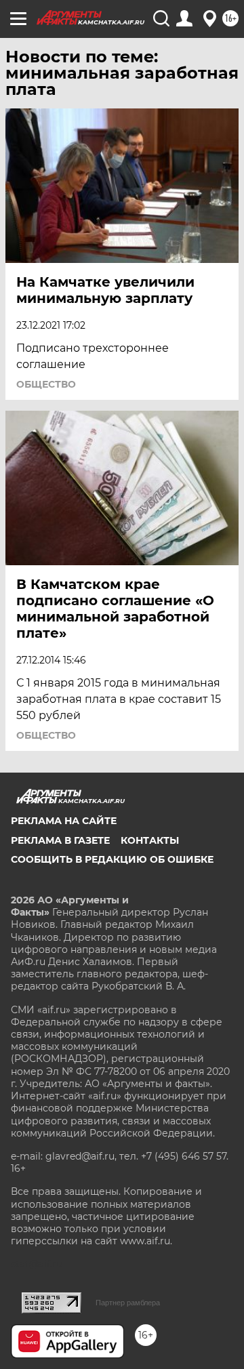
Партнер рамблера (128, 1303)
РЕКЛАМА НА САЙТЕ (64, 821)
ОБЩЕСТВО (46, 384)
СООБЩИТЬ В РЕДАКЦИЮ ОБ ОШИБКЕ (112, 859)
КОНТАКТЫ (150, 840)
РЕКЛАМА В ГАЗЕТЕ (60, 840)
